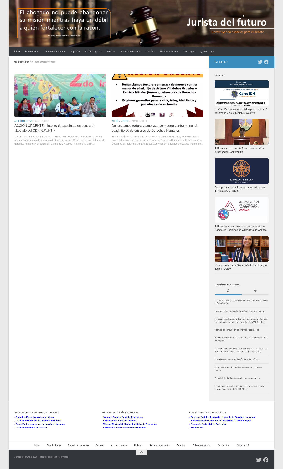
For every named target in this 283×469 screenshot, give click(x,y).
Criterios (150, 51)
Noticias (111, 51)
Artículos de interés (131, 51)
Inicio (17, 51)
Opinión (75, 51)
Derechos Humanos (55, 51)
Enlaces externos (169, 51)
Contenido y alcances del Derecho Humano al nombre (240, 311)
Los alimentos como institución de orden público (237, 359)
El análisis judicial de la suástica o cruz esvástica (237, 378)
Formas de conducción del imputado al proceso (237, 330)
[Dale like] (266, 62)
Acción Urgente (93, 51)
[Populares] (255, 291)
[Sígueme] (260, 62)
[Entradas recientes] (228, 291)
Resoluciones (32, 51)
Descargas (189, 51)
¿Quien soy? (207, 51)
